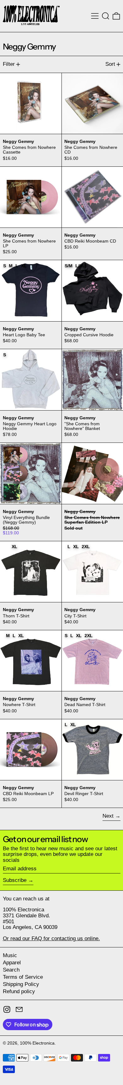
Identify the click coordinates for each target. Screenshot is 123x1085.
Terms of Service (23, 977)
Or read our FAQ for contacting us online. (51, 938)
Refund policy (19, 991)
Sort (110, 64)
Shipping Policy (21, 984)
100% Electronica (37, 1043)
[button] (106, 16)
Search (11, 970)
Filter (9, 64)
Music (10, 955)
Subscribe (14, 880)
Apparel (12, 963)
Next (108, 816)
